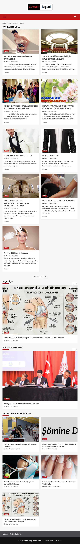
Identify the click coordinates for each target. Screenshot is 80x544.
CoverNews (46, 541)
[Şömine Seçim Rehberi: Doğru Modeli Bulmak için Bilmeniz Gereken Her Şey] (59, 429)
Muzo (7, 61)
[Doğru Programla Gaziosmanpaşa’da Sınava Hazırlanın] (20, 429)
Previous (36, 277)
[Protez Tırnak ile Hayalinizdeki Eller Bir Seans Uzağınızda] (59, 467)
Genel (6, 439)
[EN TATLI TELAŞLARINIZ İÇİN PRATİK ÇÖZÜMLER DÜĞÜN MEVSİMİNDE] (59, 91)
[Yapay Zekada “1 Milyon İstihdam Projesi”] (40, 376)
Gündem (7, 398)
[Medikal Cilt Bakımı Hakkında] (20, 238)
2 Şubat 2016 (14, 61)
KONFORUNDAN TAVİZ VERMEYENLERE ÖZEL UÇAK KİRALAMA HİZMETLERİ (16, 203)
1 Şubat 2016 (52, 203)
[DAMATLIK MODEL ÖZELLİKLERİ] (20, 141)
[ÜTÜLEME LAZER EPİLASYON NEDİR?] (59, 186)
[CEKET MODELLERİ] (59, 141)
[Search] (75, 16)
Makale (6, 51)
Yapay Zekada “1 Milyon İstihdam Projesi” (21, 404)
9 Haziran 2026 (53, 449)
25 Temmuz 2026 (15, 449)
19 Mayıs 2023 (14, 406)
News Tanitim (47, 486)
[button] (4, 16)
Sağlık (44, 195)
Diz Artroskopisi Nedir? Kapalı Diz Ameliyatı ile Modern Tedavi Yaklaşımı (34, 338)
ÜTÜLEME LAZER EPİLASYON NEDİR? (58, 201)
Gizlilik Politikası (16, 534)
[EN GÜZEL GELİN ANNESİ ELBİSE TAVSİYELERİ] (20, 41)
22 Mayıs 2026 (14, 486)
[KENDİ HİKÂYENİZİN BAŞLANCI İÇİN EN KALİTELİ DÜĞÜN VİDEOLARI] (20, 91)
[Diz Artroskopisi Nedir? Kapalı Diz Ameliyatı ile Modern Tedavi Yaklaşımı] (40, 310)
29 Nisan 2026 (57, 486)
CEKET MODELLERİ (50, 156)
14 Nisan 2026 (14, 340)
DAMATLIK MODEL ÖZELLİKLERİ (18, 156)
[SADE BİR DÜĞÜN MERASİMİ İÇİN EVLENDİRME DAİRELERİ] (59, 41)
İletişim (5, 534)
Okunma (6, 72)
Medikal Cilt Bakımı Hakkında (16, 253)
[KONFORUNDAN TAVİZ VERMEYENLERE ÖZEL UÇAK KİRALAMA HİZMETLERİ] (20, 186)
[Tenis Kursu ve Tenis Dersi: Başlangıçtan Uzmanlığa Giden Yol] (20, 467)
